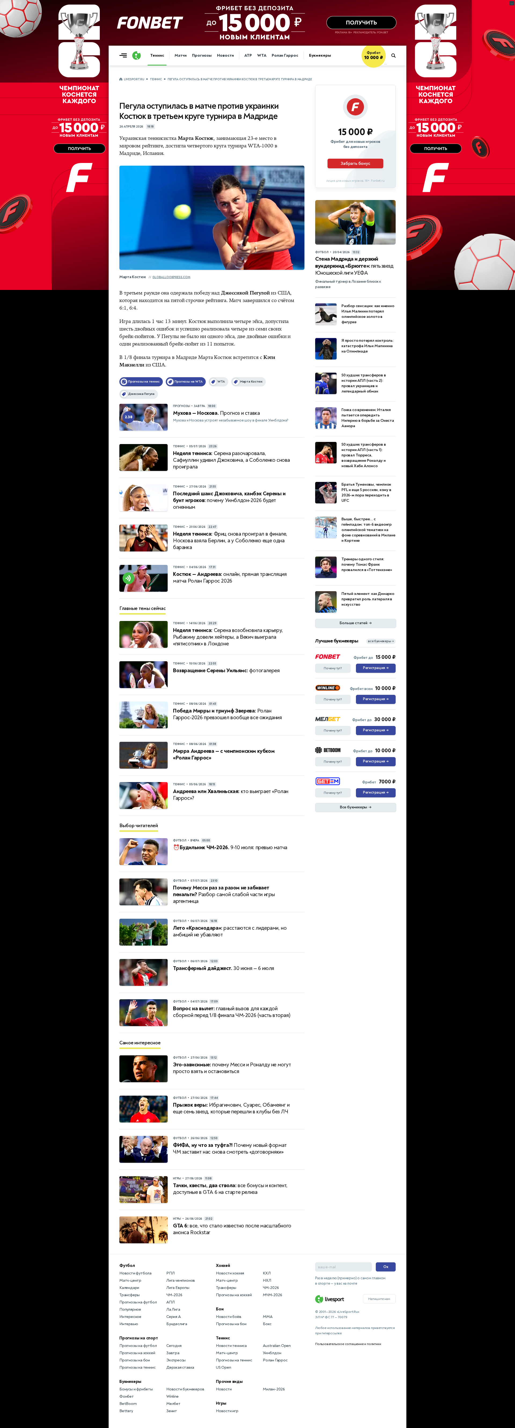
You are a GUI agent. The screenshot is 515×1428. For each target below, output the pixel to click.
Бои (219, 1309)
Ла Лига (173, 1309)
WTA (261, 55)
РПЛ (170, 1273)
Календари (129, 1287)
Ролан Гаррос (285, 55)
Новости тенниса (231, 1345)
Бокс (267, 1324)
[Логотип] (137, 56)
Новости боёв (228, 1316)
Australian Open (277, 1345)
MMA (267, 1316)
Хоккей (223, 1265)
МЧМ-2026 (272, 1295)
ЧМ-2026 (174, 1295)
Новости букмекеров (185, 1389)
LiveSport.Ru (134, 79)
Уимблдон (272, 1353)
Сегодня (174, 1345)
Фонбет (126, 1396)
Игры (221, 1403)
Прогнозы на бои (134, 1360)
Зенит (171, 1411)
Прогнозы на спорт (138, 1338)
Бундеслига (176, 1324)
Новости (225, 55)
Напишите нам (379, 1299)
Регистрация (375, 668)
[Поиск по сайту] (396, 56)
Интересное (130, 1316)
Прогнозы (202, 55)
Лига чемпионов (180, 1280)
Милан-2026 (274, 1389)
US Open (223, 1367)
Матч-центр (130, 1280)
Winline (172, 1396)
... (385, 63)
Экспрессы (176, 1360)
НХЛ (267, 1280)
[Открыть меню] (124, 56)
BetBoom (128, 1403)
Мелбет (173, 1403)
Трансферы (129, 1295)
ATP (248, 55)
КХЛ (266, 1273)
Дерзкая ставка (180, 1367)
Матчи (181, 55)
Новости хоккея (230, 1273)
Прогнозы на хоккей (137, 1353)
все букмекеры (381, 641)
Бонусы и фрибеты (136, 1389)
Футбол (127, 1265)
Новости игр (227, 1411)
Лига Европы (177, 1287)
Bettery (126, 1411)
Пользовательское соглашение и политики (348, 1344)
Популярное (130, 1309)
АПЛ (170, 1302)
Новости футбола (135, 1273)
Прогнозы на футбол (138, 1302)
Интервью (128, 1324)
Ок (385, 1267)
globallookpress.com (171, 277)
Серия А (173, 1316)
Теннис (157, 55)
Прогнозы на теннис (137, 1367)
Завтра (172, 1353)
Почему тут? (333, 668)
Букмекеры (320, 55)
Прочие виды (229, 1381)
